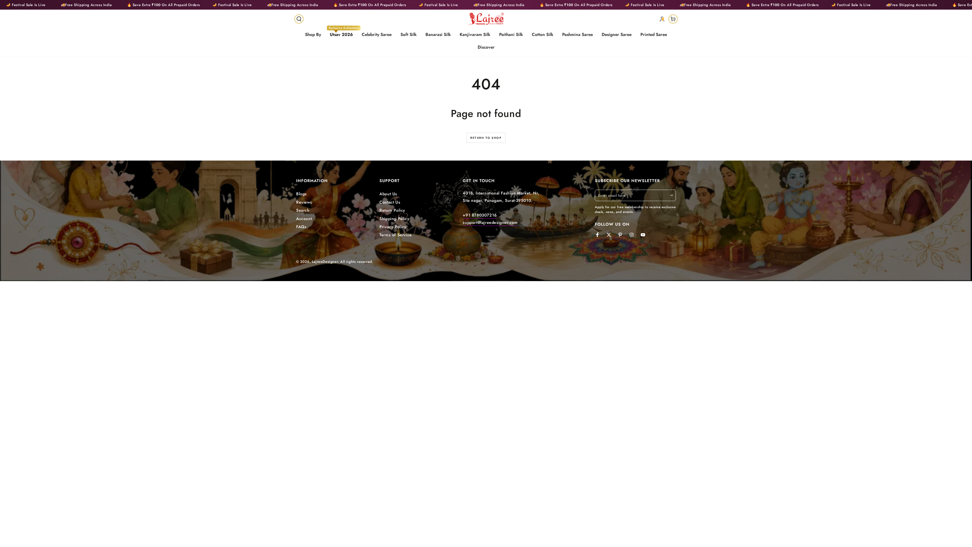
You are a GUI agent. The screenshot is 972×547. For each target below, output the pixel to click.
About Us (388, 194)
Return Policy (392, 210)
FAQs (301, 227)
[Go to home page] (486, 19)
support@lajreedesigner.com (490, 222)
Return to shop (486, 138)
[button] (299, 19)
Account (304, 219)
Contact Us (389, 202)
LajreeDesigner (325, 261)
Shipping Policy (394, 219)
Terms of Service (395, 235)
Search (303, 210)
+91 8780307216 (480, 215)
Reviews (304, 202)
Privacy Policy (392, 227)
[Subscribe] (673, 195)
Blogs (301, 194)
